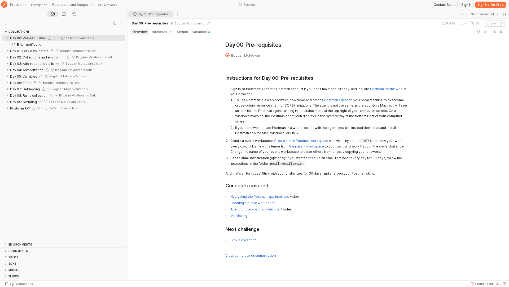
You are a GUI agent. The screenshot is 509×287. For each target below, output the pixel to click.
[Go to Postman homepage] (4, 5)
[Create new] (108, 23)
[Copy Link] (501, 23)
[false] (478, 32)
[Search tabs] (462, 14)
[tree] (63, 138)
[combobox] (484, 14)
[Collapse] (7, 38)
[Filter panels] (6, 23)
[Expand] (9, 44)
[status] (23, 283)
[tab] (52, 14)
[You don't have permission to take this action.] (177, 14)
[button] (504, 14)
